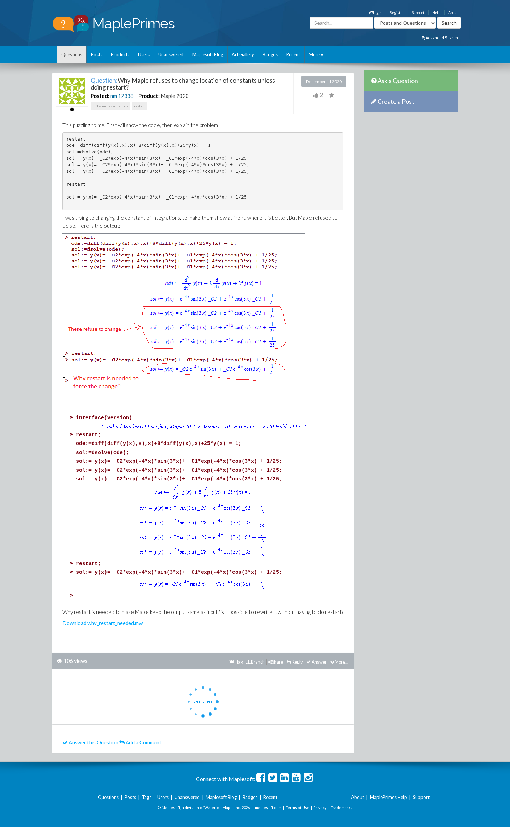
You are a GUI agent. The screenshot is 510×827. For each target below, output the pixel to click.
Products (120, 54)
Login (377, 12)
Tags (146, 797)
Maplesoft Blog (207, 54)
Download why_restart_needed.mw (102, 623)
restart (139, 106)
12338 (126, 96)
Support (418, 12)
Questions (71, 54)
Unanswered (171, 54)
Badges (270, 54)
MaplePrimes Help (388, 797)
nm (113, 96)
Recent (293, 54)
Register (397, 12)
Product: (149, 96)
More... (341, 662)
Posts (96, 54)
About (453, 12)
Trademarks (341, 807)
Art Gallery (243, 54)
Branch (258, 662)
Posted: (100, 96)
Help (436, 12)
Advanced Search (441, 37)
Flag (238, 662)
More (314, 54)
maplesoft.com (268, 807)
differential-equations (110, 106)
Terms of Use (297, 807)
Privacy (320, 807)
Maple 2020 (175, 96)
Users (144, 54)
